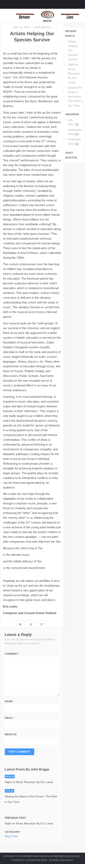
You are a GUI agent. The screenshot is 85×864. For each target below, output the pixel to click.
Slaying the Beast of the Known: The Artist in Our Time (31, 799)
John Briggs (42, 27)
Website (11, 734)
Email (10, 718)
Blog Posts (11, 836)
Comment (12, 653)
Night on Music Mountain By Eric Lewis (29, 782)
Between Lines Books (67, 856)
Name (10, 701)
